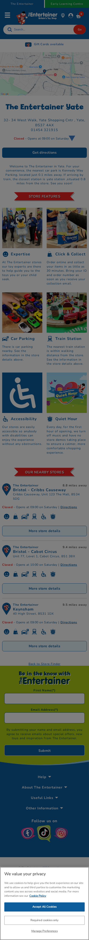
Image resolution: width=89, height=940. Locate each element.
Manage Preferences (44, 931)
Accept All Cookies (44, 907)
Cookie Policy (37, 896)
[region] (44, 903)
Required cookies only (44, 920)
